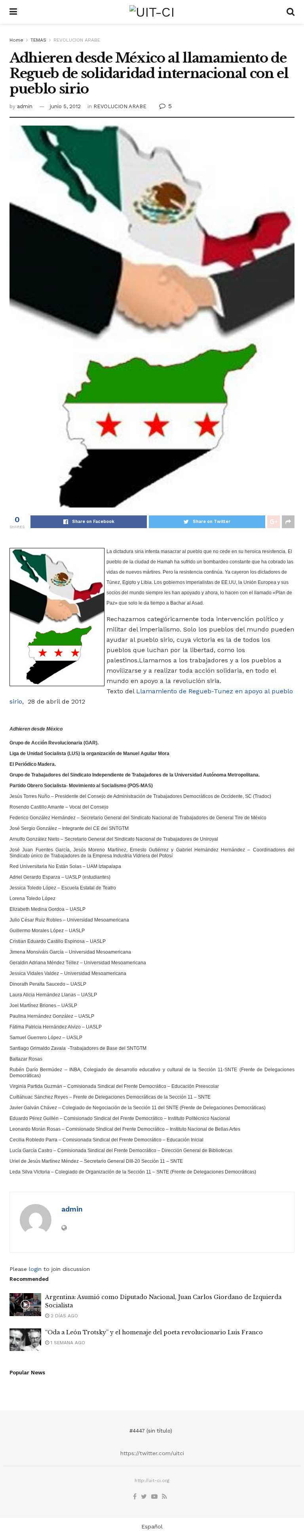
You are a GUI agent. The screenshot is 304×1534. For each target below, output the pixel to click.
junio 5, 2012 (65, 106)
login (35, 1269)
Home (16, 40)
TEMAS (38, 40)
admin (24, 106)
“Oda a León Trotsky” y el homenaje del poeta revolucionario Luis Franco (154, 1332)
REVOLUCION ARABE (76, 40)
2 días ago (63, 1315)
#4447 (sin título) (150, 1431)
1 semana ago (67, 1342)
